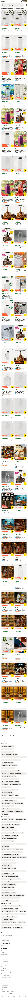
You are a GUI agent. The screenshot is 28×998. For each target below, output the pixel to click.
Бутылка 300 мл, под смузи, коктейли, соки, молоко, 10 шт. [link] (6, 296)
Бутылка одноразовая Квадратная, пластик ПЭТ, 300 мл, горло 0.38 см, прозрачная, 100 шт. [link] (20, 392)
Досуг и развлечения (5, 950)
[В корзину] (12, 25)
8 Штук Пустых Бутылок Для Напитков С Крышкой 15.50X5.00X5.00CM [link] (7, 368)
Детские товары (4, 979)
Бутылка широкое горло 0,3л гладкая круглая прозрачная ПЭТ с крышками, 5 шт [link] (20, 103)
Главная (3, 996)
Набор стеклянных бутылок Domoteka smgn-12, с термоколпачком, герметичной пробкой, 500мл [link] (20, 464)
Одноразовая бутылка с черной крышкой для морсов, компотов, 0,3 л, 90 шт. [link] (7, 151)
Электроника (4, 957)
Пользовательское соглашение (7, 983)
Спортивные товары (5, 973)
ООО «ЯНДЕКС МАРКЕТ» (9, 991)
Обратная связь (4, 985)
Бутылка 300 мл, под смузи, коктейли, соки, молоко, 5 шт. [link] (6, 320)
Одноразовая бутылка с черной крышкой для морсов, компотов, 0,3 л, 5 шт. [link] (20, 175)
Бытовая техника (4, 954)
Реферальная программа (6, 945)
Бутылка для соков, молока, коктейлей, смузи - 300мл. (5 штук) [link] (7, 103)
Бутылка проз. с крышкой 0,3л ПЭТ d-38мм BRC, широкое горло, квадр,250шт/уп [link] (7, 392)
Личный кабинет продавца (6, 935)
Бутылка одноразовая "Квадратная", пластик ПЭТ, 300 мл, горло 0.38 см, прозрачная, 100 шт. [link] (7, 175)
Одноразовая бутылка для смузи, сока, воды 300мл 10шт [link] (7, 128)
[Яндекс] (10, 993)
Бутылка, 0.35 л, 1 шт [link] (19, 609)
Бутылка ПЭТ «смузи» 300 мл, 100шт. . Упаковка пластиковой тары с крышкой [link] (20, 271)
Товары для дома (4, 961)
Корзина (19, 996)
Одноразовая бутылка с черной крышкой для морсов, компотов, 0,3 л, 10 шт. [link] (7, 30)
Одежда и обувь (4, 959)
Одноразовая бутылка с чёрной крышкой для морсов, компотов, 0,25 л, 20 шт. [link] (7, 512)
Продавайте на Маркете (6, 937)
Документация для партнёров (7, 938)
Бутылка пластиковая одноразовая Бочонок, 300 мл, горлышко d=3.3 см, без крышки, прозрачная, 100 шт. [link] (7, 489)
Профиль (25, 996)
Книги (2, 970)
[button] (26, 5)
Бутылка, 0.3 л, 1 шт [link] (19, 127)
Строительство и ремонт (6, 977)
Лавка (8, 996)
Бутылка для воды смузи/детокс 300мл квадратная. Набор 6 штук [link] (20, 320)
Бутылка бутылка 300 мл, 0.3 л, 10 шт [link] (20, 79)
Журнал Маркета (4, 989)
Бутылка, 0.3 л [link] (5, 223)
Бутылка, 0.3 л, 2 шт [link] (6, 656)
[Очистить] (22, 5)
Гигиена (2, 956)
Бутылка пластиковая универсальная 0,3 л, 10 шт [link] (20, 295)
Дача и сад (3, 968)
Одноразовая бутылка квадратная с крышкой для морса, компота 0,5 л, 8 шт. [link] (20, 584)
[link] (7, 746)
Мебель (2, 952)
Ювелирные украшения (6, 980)
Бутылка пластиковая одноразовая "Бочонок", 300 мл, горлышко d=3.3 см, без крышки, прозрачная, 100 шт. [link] (20, 247)
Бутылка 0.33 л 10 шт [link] (6, 343)
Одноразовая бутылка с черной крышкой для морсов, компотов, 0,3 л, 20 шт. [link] (7, 79)
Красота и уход (4, 965)
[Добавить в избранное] (12, 12)
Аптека (2, 963)
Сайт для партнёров (5, 940)
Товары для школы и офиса (6, 972)
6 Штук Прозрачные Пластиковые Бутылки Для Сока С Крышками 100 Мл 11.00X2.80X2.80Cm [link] (20, 657)
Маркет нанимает (4, 987)
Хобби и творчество (5, 966)
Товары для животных (5, 975)
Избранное (14, 996)
